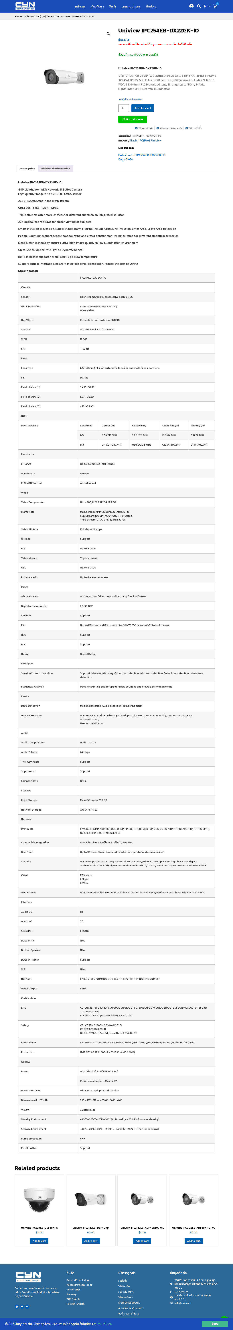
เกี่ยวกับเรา (97, 6)
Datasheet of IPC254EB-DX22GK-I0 (141, 155)
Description (27, 168)
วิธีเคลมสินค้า (125, 1297)
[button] (199, 6)
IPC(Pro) (41, 16)
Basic (51, 16)
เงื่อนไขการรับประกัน (129, 1303)
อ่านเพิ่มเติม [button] (105, 1324)
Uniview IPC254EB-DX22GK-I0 (158, 30)
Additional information (55, 168)
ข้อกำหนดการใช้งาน (128, 1314)
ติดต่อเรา (151, 6)
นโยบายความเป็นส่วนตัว (130, 1308)
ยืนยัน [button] (215, 1324)
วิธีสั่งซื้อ (122, 1281)
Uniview (29, 16)
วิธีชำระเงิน (124, 1286)
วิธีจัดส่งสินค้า (125, 1292)
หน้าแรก (80, 6)
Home (18, 16)
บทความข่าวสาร (131, 6)
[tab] (27, 168)
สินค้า (112, 6)
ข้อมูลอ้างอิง (125, 159)
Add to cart (142, 108)
